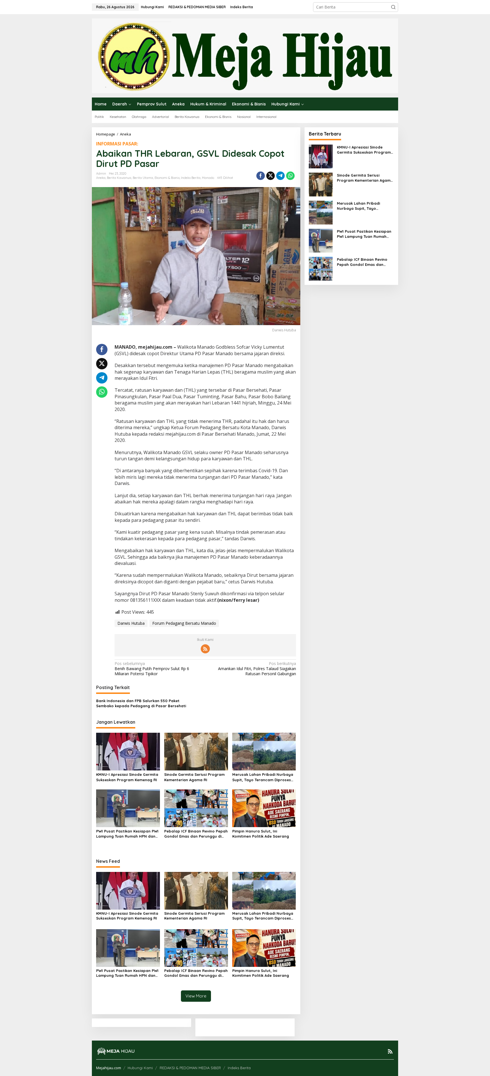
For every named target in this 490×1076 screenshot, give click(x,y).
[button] (393, 7)
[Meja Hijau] (245, 55)
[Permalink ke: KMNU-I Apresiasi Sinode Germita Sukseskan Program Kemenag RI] (128, 751)
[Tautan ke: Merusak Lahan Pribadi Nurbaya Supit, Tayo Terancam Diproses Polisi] (321, 212)
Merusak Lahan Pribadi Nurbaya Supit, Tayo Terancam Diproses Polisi (262, 777)
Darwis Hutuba (131, 623)
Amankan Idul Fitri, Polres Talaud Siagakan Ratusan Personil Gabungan (257, 668)
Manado (208, 178)
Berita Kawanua (119, 178)
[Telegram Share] (280, 175)
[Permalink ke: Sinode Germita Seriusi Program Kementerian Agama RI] (196, 751)
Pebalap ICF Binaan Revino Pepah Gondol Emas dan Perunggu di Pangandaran (196, 834)
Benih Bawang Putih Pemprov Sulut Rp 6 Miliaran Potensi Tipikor (152, 668)
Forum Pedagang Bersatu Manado (184, 623)
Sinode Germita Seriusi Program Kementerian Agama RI (194, 777)
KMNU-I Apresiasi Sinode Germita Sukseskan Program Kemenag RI (127, 777)
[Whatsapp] (290, 175)
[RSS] (205, 648)
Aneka (100, 178)
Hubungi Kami (140, 1068)
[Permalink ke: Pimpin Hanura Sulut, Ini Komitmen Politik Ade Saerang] (264, 807)
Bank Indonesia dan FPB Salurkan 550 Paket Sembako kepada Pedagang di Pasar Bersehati (141, 703)
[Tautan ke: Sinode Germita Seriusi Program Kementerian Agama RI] (321, 184)
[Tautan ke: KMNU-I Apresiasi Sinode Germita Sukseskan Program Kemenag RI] (321, 155)
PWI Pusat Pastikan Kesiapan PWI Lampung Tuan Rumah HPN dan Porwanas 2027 (127, 834)
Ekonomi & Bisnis (167, 178)
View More (195, 996)
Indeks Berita (190, 178)
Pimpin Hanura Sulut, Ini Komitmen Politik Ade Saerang (260, 833)
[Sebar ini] (260, 175)
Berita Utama (143, 178)
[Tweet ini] (270, 175)
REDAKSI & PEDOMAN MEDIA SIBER (190, 1068)
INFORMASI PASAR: (117, 144)
